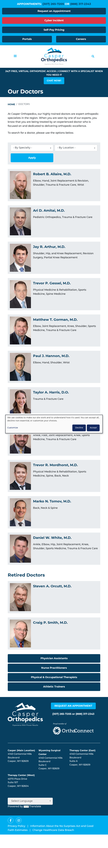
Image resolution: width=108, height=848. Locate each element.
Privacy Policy (16, 826)
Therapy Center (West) (21, 775)
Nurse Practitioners (54, 667)
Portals (27, 39)
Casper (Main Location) (21, 750)
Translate (35, 806)
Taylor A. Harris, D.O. (51, 392)
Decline (79, 428)
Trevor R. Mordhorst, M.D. (55, 465)
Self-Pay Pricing (54, 29)
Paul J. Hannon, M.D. (51, 356)
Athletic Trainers (54, 686)
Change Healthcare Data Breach (53, 830)
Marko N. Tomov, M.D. (52, 501)
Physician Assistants (54, 658)
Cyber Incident (54, 20)
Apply (32, 157)
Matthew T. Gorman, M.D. (55, 320)
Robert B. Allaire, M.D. (52, 174)
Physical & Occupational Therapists (54, 677)
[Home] (54, 56)
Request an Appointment (54, 11)
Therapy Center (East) (82, 750)
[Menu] (15, 56)
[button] (54, 80)
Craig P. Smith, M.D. (50, 623)
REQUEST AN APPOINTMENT (73, 705)
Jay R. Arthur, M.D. (49, 247)
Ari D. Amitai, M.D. (49, 210)
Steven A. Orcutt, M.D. (52, 586)
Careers (81, 39)
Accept (93, 428)
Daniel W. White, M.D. (52, 538)
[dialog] (54, 424)
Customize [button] (12, 428)
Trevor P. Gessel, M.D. (52, 283)
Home (11, 104)
